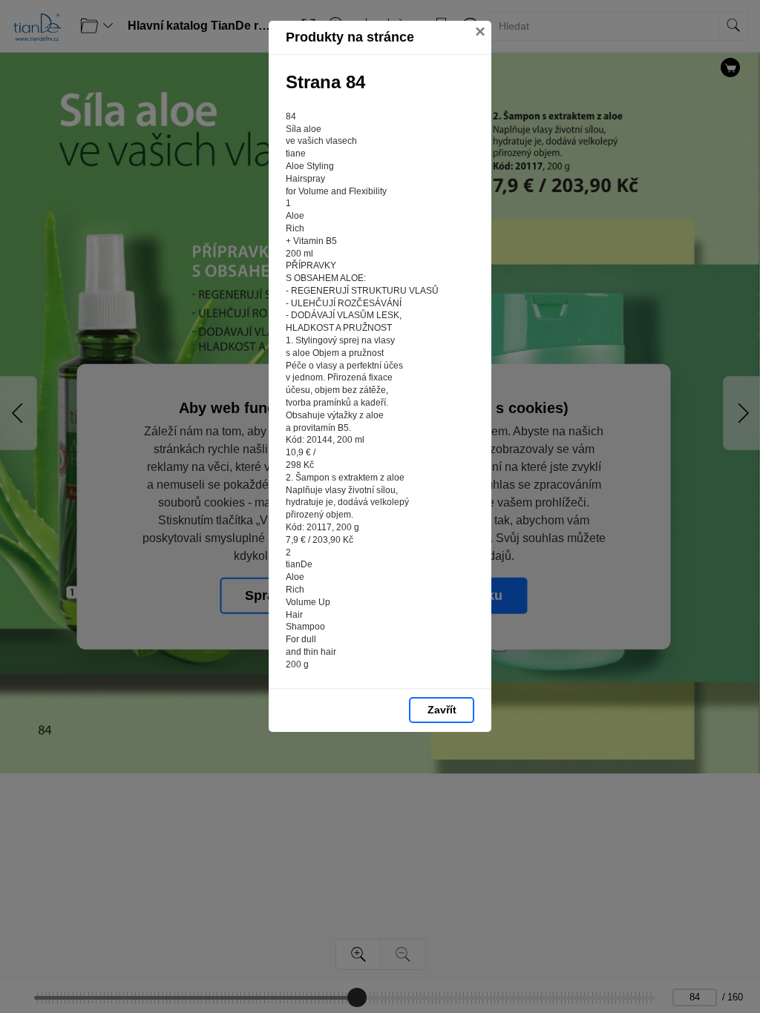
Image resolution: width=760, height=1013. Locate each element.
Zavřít (442, 710)
